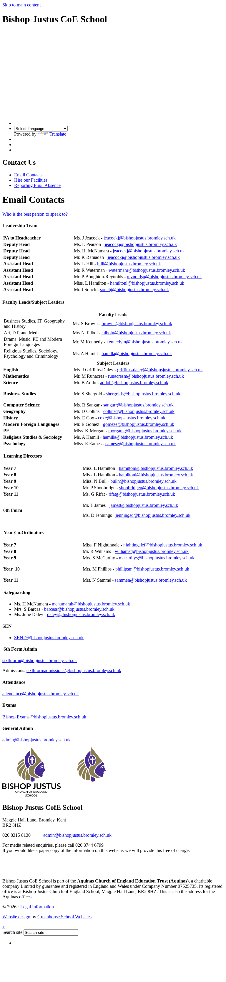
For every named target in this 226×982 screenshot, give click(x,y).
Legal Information (37, 906)
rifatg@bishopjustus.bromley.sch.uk (142, 494)
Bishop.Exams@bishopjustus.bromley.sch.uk (44, 716)
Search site (12, 932)
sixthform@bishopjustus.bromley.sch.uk (39, 660)
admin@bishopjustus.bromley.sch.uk (36, 739)
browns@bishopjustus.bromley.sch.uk (137, 323)
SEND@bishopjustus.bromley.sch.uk (49, 637)
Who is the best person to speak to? (35, 214)
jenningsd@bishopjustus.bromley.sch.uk (153, 515)
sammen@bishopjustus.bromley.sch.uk (151, 580)
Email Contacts (28, 174)
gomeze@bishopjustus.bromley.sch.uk (138, 424)
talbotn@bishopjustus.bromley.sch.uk (136, 332)
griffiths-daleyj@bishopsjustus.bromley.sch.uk (160, 369)
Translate (57, 133)
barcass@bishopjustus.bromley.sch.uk (79, 609)
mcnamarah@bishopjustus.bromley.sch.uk (91, 603)
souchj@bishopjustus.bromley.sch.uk (134, 289)
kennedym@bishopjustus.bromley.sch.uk (145, 341)
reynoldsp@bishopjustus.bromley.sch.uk (164, 276)
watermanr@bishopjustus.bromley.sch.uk (147, 270)
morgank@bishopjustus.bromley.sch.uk (145, 430)
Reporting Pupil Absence (37, 185)
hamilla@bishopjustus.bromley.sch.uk (137, 353)
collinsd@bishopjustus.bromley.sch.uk (139, 411)
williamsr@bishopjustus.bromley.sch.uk (152, 551)
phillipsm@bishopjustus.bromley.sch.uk (152, 568)
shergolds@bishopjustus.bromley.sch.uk (143, 393)
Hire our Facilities (30, 180)
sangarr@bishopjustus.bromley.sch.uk (138, 404)
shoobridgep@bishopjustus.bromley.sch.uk (159, 487)
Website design (16, 916)
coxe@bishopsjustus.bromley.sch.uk (131, 417)
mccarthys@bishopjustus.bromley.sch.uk (157, 557)
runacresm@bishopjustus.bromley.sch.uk (146, 376)
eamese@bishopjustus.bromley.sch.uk (140, 443)
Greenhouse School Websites (64, 916)
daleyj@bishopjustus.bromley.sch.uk (81, 614)
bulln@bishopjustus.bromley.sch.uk (143, 481)
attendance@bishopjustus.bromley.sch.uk (40, 693)
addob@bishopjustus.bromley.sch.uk (134, 382)
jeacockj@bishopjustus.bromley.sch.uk (140, 237)
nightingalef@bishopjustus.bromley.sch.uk (162, 544)
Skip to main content (21, 4)
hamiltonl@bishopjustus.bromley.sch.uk (147, 283)
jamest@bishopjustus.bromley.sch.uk (143, 505)
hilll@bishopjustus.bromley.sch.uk (129, 263)
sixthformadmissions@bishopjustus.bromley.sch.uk (73, 670)
